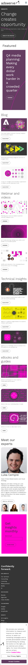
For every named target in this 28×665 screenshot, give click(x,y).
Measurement (5, 583)
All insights (4, 618)
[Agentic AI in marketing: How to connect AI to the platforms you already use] (14, 337)
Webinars (4, 622)
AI (1, 588)
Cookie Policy (16, 652)
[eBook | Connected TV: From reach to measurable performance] (14, 371)
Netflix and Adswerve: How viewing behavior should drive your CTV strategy (13, 265)
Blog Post (6, 138)
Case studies (5, 599)
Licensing (4, 581)
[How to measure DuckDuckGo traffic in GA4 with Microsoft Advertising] (14, 288)
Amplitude (4, 611)
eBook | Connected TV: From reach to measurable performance (11, 380)
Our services (5, 576)
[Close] (26, 624)
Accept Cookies (14, 661)
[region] (14, 644)
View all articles (8, 501)
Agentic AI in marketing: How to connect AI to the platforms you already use (13, 346)
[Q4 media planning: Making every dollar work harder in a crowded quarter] (14, 231)
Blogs (2, 620)
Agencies (4, 597)
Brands (3, 595)
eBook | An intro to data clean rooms (11, 426)
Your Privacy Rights (14, 656)
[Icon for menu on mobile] (26, 2)
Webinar (10, 97)
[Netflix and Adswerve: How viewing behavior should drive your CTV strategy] (14, 255)
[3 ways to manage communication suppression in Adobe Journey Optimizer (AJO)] (14, 173)
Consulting (4, 579)
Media (3, 586)
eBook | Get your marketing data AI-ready (12, 404)
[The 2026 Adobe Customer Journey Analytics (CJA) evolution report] (14, 124)
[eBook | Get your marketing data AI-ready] (14, 395)
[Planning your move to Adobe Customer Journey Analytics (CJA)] (14, 207)
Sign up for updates (8, 35)
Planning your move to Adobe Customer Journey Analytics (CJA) (12, 216)
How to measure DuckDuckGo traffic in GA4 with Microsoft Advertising (13, 298)
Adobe (3, 609)
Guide (4, 385)
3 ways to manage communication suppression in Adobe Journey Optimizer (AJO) (13, 182)
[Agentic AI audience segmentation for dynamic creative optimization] (14, 312)
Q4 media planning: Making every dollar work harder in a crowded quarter (13, 240)
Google (3, 606)
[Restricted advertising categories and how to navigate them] (14, 148)
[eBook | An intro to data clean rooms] (14, 418)
